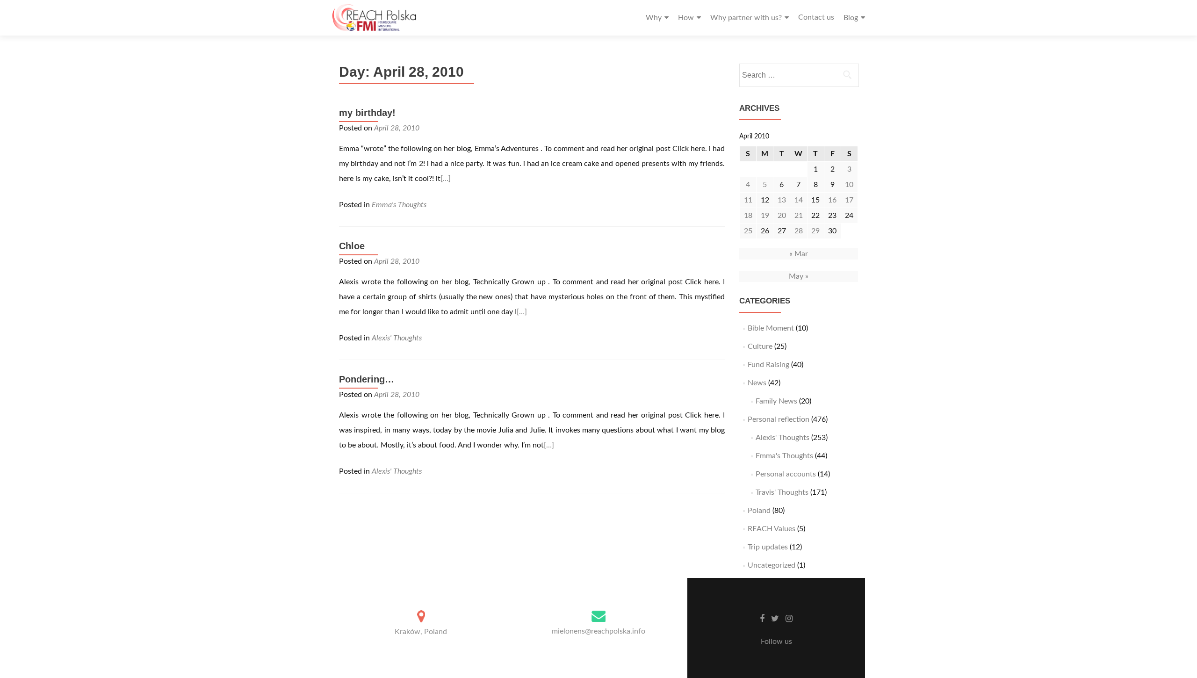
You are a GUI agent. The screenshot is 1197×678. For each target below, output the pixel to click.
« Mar (798, 254)
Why (654, 18)
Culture (760, 346)
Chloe (352, 246)
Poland (759, 510)
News (757, 383)
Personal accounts (786, 474)
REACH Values (771, 529)
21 (798, 215)
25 (748, 231)
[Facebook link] (762, 618)
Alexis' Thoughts (397, 338)
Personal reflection (778, 419)
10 (849, 184)
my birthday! (367, 113)
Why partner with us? (746, 18)
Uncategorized (771, 565)
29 (815, 231)
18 (748, 215)
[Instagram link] (789, 618)
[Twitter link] (775, 618)
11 (748, 200)
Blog (851, 18)
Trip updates (768, 547)
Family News (776, 401)
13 (782, 200)
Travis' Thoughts (782, 492)
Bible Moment (771, 328)
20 (782, 215)
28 (798, 231)
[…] (445, 178)
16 (832, 200)
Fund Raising (768, 364)
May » (798, 276)
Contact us (816, 17)
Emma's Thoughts (399, 205)
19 (765, 215)
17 (849, 200)
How (686, 18)
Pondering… (366, 379)
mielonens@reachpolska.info (598, 631)
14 (798, 200)
